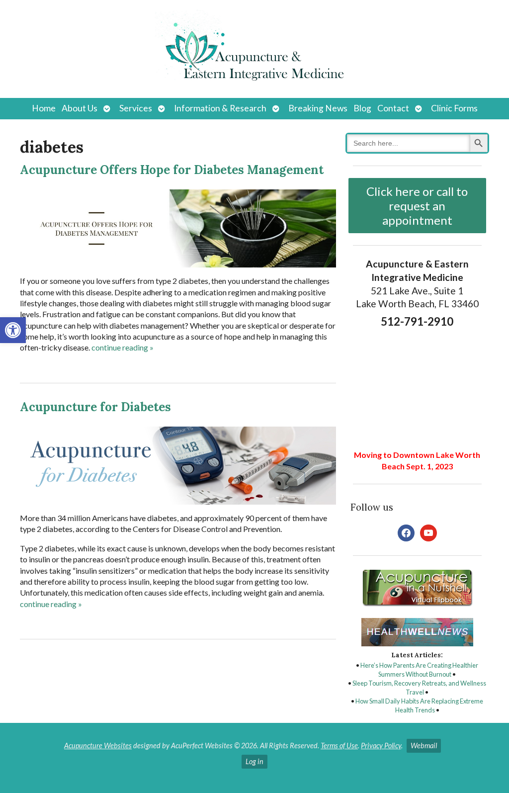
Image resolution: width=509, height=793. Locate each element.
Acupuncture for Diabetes (95, 407)
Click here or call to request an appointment (417, 205)
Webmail (424, 745)
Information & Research (220, 108)
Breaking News (317, 108)
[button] (13, 330)
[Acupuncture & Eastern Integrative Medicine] (254, 49)
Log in (254, 761)
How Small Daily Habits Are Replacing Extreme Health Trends (419, 705)
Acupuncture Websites (98, 745)
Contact (393, 108)
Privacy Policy (381, 745)
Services (135, 108)
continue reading (122, 347)
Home (44, 108)
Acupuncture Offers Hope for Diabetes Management (172, 169)
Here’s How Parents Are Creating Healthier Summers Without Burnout (419, 669)
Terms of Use (339, 745)
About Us (79, 108)
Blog (362, 108)
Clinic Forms (454, 108)
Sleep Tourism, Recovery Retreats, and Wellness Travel (419, 687)
